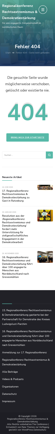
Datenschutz (9, 394)
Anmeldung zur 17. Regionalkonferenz (24, 352)
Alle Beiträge (10, 371)
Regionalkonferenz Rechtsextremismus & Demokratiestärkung (20, 12)
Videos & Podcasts (13, 379)
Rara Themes (28, 427)
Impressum (8, 401)
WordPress (27, 429)
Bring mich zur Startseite (27, 137)
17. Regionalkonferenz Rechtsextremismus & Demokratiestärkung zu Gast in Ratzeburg (15, 195)
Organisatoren (10, 386)
